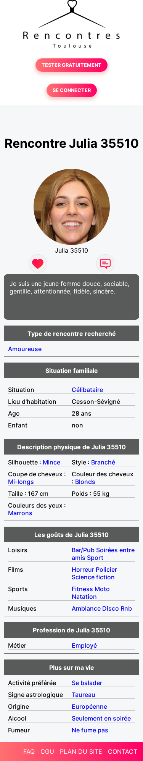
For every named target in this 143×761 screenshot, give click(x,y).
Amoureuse (25, 349)
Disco (110, 608)
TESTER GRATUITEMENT (71, 65)
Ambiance (86, 608)
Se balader (87, 683)
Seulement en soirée (101, 718)
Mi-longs (21, 481)
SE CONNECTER (72, 90)
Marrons (20, 513)
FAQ (29, 751)
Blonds (85, 481)
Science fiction (93, 577)
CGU (47, 751)
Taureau (83, 694)
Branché (103, 462)
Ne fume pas (90, 730)
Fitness (82, 589)
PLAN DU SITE (81, 751)
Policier (106, 569)
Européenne (89, 706)
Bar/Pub (83, 550)
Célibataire (87, 389)
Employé (84, 645)
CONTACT (122, 751)
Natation (84, 596)
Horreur (83, 569)
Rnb (126, 608)
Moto (102, 589)
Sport (95, 557)
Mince (51, 462)
